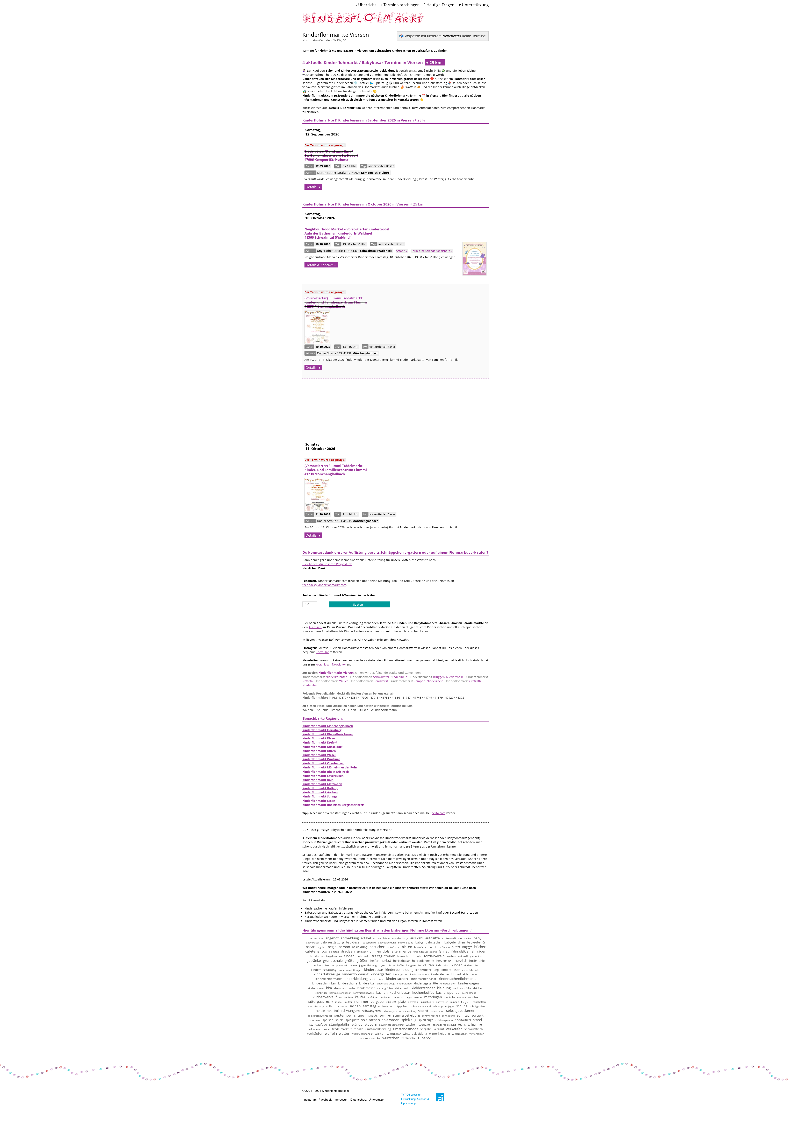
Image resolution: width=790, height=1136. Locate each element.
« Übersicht (365, 4)
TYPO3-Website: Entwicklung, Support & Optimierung (415, 1098)
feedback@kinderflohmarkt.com (324, 585)
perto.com (438, 813)
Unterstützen (377, 1099)
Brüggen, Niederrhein (436, 677)
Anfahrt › (401, 250)
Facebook (325, 1099)
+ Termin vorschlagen (400, 4)
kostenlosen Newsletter (331, 664)
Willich (332, 681)
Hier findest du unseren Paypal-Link (327, 564)
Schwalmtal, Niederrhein (378, 677)
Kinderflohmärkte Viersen (335, 34)
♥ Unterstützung (474, 4)
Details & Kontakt (319, 265)
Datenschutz (358, 1099)
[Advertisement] (395, 407)
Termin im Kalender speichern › (431, 250)
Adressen (315, 627)
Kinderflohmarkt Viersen (336, 673)
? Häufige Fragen (439, 4)
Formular (322, 652)
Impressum (341, 1099)
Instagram (310, 1099)
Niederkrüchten (324, 677)
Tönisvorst (369, 681)
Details (311, 187)
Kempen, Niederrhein (417, 681)
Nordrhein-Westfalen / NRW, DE (324, 40)
